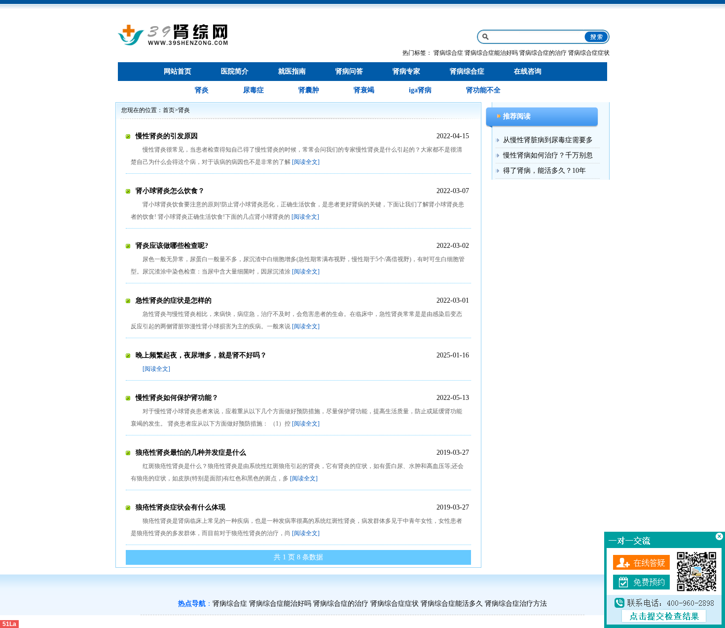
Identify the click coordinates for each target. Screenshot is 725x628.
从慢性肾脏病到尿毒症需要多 (548, 140)
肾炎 (202, 90)
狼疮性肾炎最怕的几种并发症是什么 (191, 452)
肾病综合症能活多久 (452, 603)
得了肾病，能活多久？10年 (544, 170)
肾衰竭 (364, 90)
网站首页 (177, 71)
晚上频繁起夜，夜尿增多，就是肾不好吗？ (201, 355)
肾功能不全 (483, 90)
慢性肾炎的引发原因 (167, 136)
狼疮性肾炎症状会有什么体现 (180, 507)
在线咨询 (528, 71)
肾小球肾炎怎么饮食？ (170, 191)
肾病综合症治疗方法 (516, 603)
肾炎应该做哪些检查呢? (172, 245)
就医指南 (292, 71)
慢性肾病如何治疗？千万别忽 (548, 155)
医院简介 (235, 71)
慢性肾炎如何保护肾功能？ (177, 397)
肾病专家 (406, 71)
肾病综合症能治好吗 (491, 52)
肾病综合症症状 (589, 52)
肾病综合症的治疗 (543, 52)
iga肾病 (420, 90)
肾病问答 (349, 71)
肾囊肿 (308, 90)
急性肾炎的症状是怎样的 (174, 300)
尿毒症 (253, 90)
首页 (169, 110)
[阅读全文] (306, 161)
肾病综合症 (448, 52)
